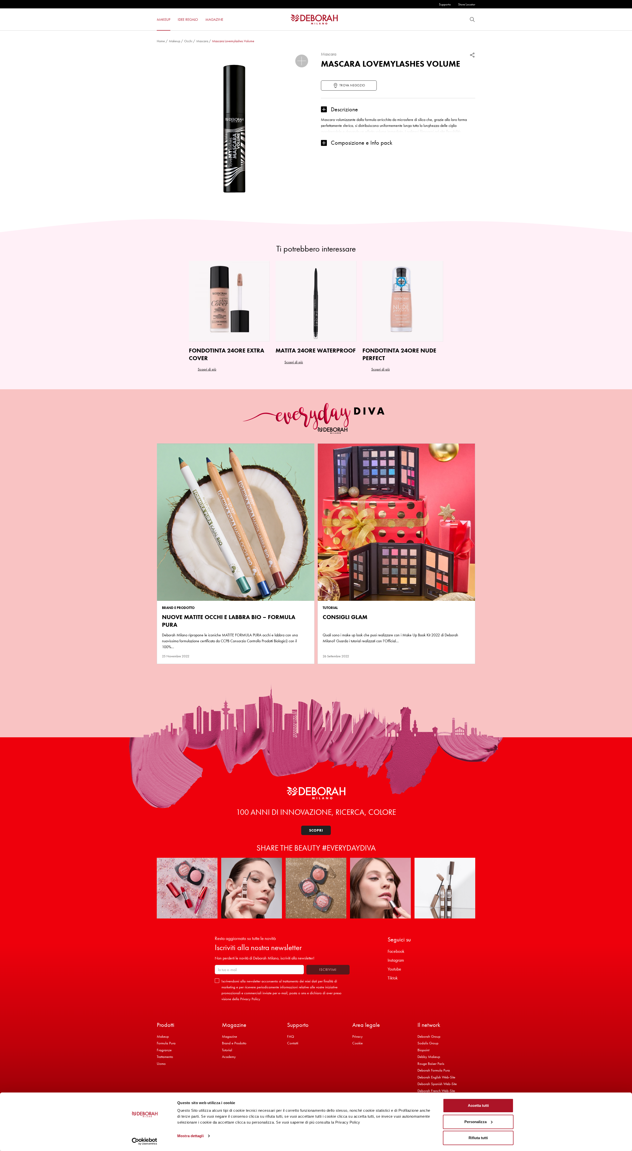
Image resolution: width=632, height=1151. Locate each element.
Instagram (396, 960)
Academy (229, 1056)
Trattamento (165, 1056)
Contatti (292, 1043)
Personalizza (475, 1122)
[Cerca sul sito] (472, 19)
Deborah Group (428, 1036)
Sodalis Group (427, 1043)
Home (161, 41)
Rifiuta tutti (478, 1138)
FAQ (290, 1036)
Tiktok (393, 978)
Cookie (357, 1043)
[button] (301, 61)
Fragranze (164, 1050)
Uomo (161, 1063)
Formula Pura (166, 1043)
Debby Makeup (428, 1056)
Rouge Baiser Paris (430, 1063)
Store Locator (466, 4)
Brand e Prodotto (234, 1043)
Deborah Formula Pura (433, 1070)
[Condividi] (472, 55)
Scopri (316, 830)
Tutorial (227, 1050)
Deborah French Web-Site (436, 1090)
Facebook (396, 951)
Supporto (445, 4)
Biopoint (423, 1050)
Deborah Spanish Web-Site (437, 1083)
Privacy (357, 1036)
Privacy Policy (250, 998)
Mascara (202, 41)
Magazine (229, 1036)
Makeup (174, 41)
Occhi (188, 41)
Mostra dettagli (190, 1136)
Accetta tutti (478, 1105)
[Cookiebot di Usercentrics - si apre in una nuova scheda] (144, 1141)
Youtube (394, 969)
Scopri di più (207, 369)
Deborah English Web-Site (436, 1077)
